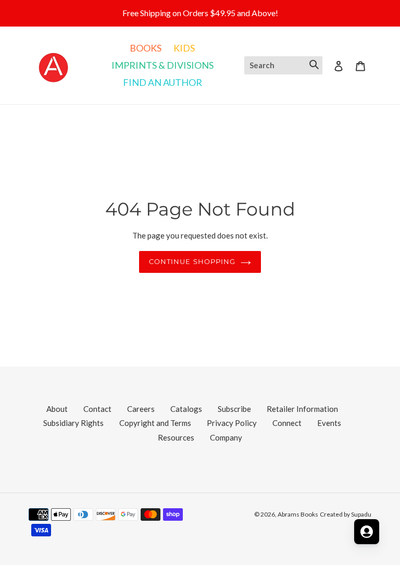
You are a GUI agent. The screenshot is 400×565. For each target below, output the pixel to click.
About (57, 408)
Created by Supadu (345, 514)
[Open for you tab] (366, 531)
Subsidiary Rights (73, 423)
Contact (97, 408)
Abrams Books (298, 514)
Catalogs (186, 408)
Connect (287, 423)
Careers (141, 408)
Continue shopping (192, 261)
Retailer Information (302, 408)
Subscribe (234, 408)
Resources (176, 437)
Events (329, 423)
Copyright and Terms (155, 423)
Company (226, 437)
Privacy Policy (232, 423)
